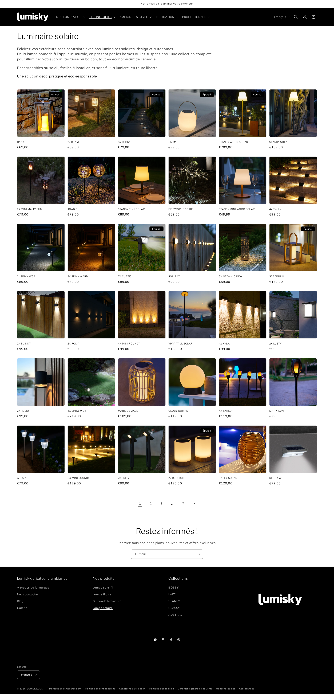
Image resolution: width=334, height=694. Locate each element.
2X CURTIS (125, 276)
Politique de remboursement (65, 688)
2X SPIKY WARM (78, 276)
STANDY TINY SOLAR (131, 209)
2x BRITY (123, 478)
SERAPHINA (277, 276)
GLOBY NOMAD (178, 410)
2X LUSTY (275, 343)
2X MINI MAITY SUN (29, 209)
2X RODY (73, 343)
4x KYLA (224, 343)
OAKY (20, 142)
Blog (20, 601)
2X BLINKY (24, 343)
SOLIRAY (174, 276)
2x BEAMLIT (75, 142)
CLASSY (174, 608)
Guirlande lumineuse (107, 601)
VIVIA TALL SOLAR (180, 343)
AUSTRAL (175, 614)
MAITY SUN (276, 410)
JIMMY (172, 142)
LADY (172, 594)
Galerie (22, 608)
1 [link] (140, 503)
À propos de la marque (33, 587)
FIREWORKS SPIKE (180, 209)
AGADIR (72, 209)
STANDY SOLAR (279, 142)
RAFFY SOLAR (228, 478)
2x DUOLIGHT (177, 478)
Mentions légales (225, 688)
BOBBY (173, 587)
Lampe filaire (102, 594)
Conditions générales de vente (195, 688)
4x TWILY (275, 209)
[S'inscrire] (198, 554)
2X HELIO (23, 410)
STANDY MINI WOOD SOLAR (237, 209)
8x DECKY (124, 142)
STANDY (174, 601)
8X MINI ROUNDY (78, 478)
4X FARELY (226, 410)
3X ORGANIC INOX (231, 276)
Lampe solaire (103, 608)
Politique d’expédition (161, 688)
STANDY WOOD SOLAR (233, 142)
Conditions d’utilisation (132, 688)
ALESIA (22, 478)
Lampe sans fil (103, 587)
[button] (70, 17)
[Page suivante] (194, 503)
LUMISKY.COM (35, 688)
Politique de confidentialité (100, 688)
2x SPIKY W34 (26, 276)
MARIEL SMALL (128, 410)
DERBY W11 (276, 478)
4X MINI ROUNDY (129, 343)
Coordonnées (246, 688)
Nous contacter (27, 594)
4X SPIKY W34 (76, 410)
